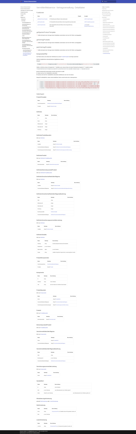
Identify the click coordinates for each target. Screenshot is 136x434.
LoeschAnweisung (54, 401)
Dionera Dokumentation (25, 7)
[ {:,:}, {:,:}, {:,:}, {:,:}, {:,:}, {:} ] (68, 85)
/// (68, 64)
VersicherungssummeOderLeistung (62, 304)
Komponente (43, 292)
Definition (42, 138)
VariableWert (58, 299)
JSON (85, 19)
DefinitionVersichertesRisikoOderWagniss (54, 103)
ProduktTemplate (90, 19)
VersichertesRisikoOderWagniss (53, 264)
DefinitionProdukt (53, 106)
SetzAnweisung (43, 401)
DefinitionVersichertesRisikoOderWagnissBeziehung (63, 188)
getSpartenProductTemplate (42, 19)
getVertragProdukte (41, 21)
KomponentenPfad (55, 411)
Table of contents (105, 7)
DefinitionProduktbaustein (46, 158)
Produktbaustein (44, 313)
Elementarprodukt (52, 319)
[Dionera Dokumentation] (21, 1)
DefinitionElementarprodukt (54, 164)
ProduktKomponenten (90, 21)
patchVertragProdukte (41, 24)
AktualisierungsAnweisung (89, 26)
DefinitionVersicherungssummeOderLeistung (64, 149)
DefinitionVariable (59, 144)
